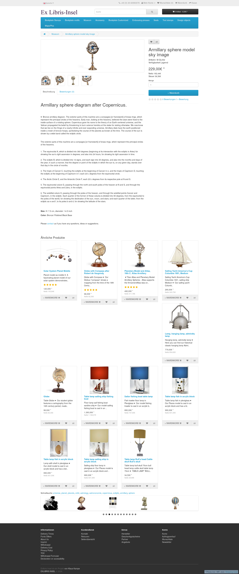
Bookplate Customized (118, 20)
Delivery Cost (46, 547)
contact (50, 223)
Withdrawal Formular (50, 555)
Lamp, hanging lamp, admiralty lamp (180, 335)
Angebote (126, 542)
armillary (124, 493)
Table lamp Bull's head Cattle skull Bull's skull (138, 460)
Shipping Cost (231, 571)
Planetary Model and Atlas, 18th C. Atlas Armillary (137, 272)
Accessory (99, 20)
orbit (77, 493)
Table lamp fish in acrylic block (180, 396)
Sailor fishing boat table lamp (138, 396)
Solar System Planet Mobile (57, 270)
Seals (156, 20)
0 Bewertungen (169, 99)
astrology (84, 493)
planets (71, 493)
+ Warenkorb (173, 92)
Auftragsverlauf (168, 536)
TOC (43, 553)
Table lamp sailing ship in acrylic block (96, 460)
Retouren (85, 536)
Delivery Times (47, 533)
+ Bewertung (182, 99)
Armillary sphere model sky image (80, 34)
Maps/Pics (49, 25)
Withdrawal (45, 544)
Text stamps (168, 20)
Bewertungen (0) (67, 91)
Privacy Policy (47, 550)
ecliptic (116, 493)
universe (56, 493)
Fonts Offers (46, 536)
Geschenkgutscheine (131, 536)
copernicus (107, 493)
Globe (46, 396)
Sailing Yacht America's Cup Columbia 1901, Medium (178, 272)
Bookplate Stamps (53, 20)
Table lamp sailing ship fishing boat (98, 397)
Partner (125, 539)
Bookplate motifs (72, 20)
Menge (151, 80)
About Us (45, 539)
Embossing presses (141, 20)
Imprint (44, 542)
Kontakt (84, 533)
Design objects (183, 20)
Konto (164, 533)
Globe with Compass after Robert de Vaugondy (96, 272)
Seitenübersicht (88, 539)
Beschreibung (49, 91)
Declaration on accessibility (52, 558)
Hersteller (126, 533)
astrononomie (95, 493)
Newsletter (166, 542)
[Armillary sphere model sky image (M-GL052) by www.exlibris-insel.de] (92, 55)
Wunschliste (167, 539)
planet (64, 493)
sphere (132, 493)
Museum (87, 20)
